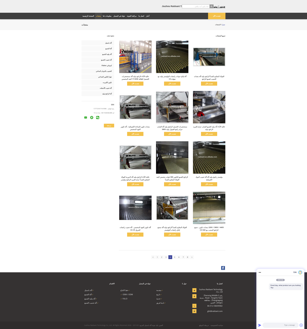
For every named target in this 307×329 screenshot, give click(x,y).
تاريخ (158, 294)
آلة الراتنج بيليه (107, 94)
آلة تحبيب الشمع (106, 60)
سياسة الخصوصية (217, 325)
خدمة (158, 298)
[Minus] (259, 272)
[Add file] (301, 325)
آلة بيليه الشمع (107, 54)
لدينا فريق (160, 303)
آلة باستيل (108, 43)
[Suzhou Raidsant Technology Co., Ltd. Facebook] (223, 268)
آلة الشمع (108, 48)
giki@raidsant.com (215, 311)
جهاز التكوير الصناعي (105, 77)
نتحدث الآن (217, 16)
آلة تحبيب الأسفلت (106, 88)
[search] (212, 6)
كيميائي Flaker (107, 65)
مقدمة (158, 290)
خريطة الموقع (204, 325)
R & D (125, 298)
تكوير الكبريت (107, 82)
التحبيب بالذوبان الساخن (104, 71)
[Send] (260, 325)
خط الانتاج (124, 290)
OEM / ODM (128, 294)
